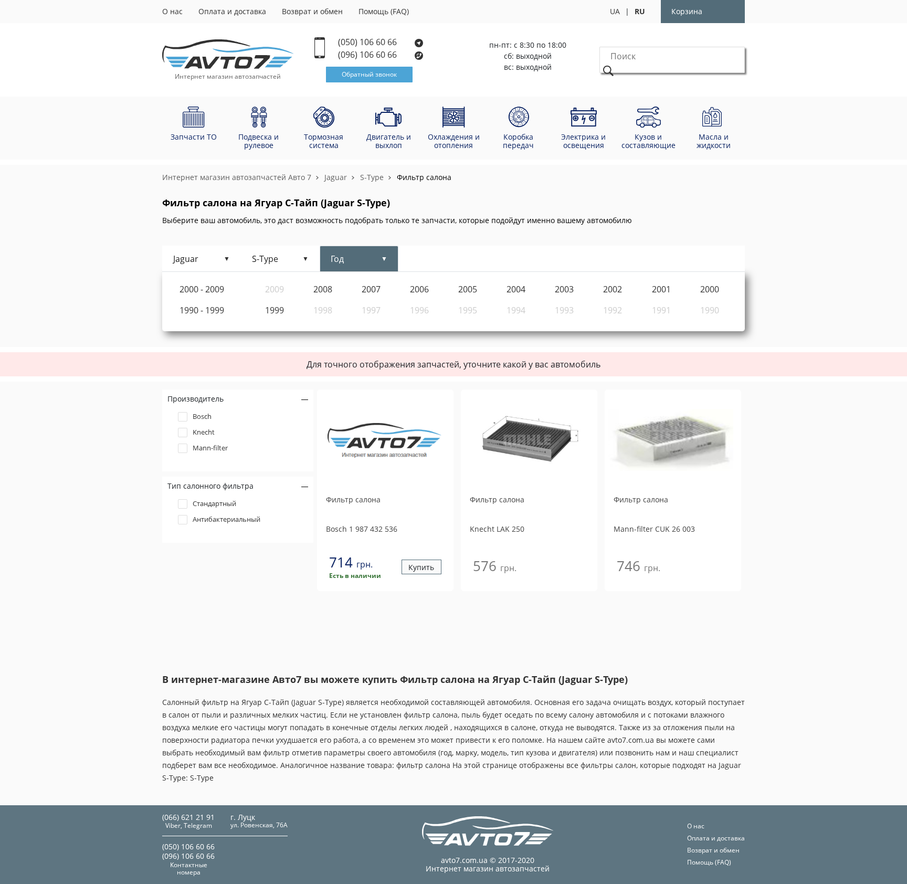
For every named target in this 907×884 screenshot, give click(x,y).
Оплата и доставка (232, 11)
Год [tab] (337, 259)
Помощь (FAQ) (383, 11)
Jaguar (335, 177)
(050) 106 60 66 (368, 42)
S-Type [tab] (265, 259)
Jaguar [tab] (185, 259)
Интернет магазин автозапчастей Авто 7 (236, 177)
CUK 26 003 (654, 529)
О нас (172, 11)
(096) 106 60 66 (368, 55)
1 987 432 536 (361, 529)
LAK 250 (497, 529)
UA (615, 11)
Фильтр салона (424, 177)
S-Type (372, 177)
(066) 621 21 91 (188, 817)
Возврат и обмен (312, 11)
